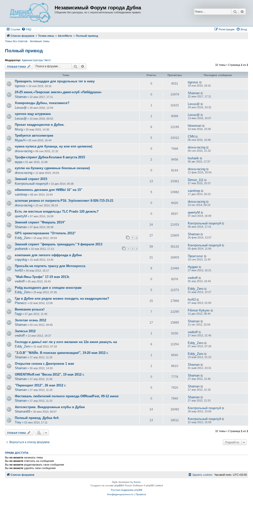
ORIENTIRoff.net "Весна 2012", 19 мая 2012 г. (49, 374)
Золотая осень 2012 (30, 320)
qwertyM (21, 216)
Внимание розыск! (29, 309)
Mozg (19, 129)
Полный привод (24, 50)
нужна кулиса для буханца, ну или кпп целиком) (53, 146)
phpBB (118, 485)
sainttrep (21, 194)
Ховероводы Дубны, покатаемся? (42, 103)
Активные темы (39, 41)
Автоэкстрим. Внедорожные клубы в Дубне (50, 407)
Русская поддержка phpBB (126, 490)
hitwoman (194, 125)
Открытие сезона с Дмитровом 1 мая (44, 363)
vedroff (20, 281)
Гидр (18, 314)
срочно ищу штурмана (33, 114)
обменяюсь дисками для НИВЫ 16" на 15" (48, 190)
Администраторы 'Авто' (36, 60)
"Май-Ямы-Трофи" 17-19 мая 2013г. (42, 277)
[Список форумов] (30, 13)
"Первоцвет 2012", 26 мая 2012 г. (40, 385)
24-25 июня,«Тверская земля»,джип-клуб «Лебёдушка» (58, 92)
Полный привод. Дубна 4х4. (37, 418)
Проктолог (195, 256)
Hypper (193, 267)
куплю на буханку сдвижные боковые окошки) (52, 168)
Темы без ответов (16, 41)
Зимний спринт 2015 (31, 179)
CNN (191, 136)
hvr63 (19, 270)
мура (18, 162)
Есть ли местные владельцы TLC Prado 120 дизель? (57, 211)
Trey (18, 422)
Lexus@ (21, 107)
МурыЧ (20, 140)
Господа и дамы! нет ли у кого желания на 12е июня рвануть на (66, 342)
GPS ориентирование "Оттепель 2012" (45, 233)
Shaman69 (22, 411)
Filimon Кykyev (199, 310)
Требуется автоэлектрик (34, 135)
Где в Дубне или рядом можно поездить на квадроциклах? (62, 298)
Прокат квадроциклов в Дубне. (39, 125)
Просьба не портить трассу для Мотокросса (50, 266)
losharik (193, 158)
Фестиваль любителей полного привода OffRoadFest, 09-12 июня (67, 396)
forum (137, 482)
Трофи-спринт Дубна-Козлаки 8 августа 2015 (50, 157)
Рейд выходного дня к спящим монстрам (48, 288)
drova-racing (23, 151)
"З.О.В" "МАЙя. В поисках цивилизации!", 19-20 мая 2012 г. (61, 353)
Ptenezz (21, 303)
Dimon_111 (195, 180)
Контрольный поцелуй (31, 183)
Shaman (21, 97)
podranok (21, 249)
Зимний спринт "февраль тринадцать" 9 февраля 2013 (58, 244)
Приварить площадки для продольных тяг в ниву (55, 81)
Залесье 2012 (25, 331)
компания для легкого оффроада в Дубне (48, 255)
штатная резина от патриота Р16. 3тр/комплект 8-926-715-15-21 (64, 200)
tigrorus (20, 86)
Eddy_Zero (22, 238)
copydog (21, 259)
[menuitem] (26, 29)
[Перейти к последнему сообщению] (200, 82)
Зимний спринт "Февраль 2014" (40, 222)
